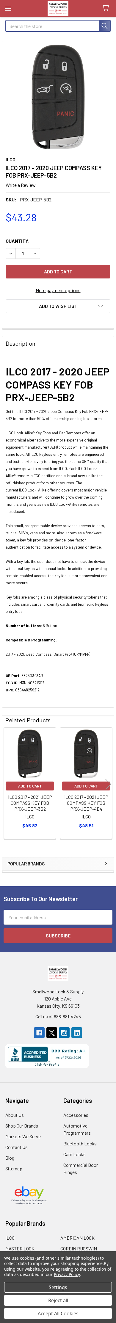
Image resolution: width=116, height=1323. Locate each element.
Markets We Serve (23, 1136)
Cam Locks (74, 1154)
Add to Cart (30, 786)
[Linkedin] (76, 1032)
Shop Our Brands (21, 1125)
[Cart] (107, 8)
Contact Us (16, 1147)
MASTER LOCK (20, 1248)
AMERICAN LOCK (77, 1238)
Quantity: (18, 241)
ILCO (10, 1238)
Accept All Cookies (58, 1313)
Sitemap (13, 1168)
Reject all (58, 1300)
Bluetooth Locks (80, 1143)
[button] (58, 306)
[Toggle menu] (8, 8)
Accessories (75, 1115)
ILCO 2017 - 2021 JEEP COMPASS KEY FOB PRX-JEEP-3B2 (30, 803)
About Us (14, 1115)
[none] (58, 97)
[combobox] (58, 26)
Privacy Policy (67, 1274)
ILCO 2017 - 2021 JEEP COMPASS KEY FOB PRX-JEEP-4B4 (86, 803)
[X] (51, 1032)
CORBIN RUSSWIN (78, 1248)
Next (108, 784)
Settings (58, 1287)
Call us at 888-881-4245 (58, 1016)
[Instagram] (64, 1032)
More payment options (58, 290)
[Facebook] (39, 1032)
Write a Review (21, 185)
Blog (9, 1158)
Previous (8, 784)
